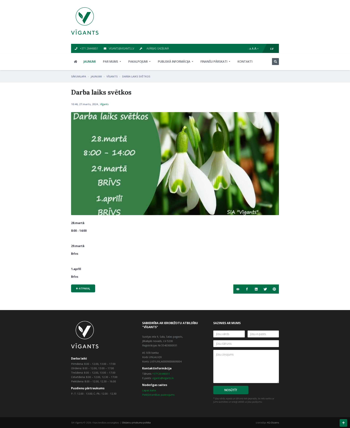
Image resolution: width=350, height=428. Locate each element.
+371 (155, 373)
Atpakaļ (84, 288)
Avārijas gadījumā (157, 48)
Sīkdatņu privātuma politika (136, 422)
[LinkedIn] (256, 289)
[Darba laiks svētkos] (175, 163)
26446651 (164, 373)
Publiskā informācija (174, 62)
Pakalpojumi (138, 62)
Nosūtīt (230, 390)
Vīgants (112, 76)
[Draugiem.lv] (237, 289)
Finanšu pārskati (214, 62)
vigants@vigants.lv (121, 48)
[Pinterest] (274, 289)
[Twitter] (265, 289)
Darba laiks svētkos (136, 76)
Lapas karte (149, 390)
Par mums (111, 62)
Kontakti (245, 62)
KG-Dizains (273, 422)
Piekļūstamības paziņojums (158, 394)
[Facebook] (247, 289)
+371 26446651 (88, 48)
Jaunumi (89, 62)
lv (271, 48)
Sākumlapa (78, 76)
